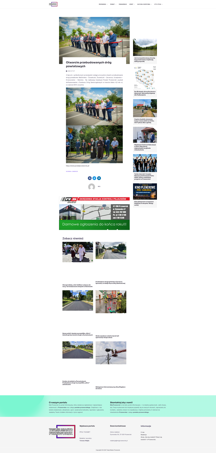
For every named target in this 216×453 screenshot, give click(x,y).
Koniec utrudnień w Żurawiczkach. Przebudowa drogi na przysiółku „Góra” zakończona (76, 382)
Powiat (112, 4)
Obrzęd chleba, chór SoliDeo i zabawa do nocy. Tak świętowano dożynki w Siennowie (77, 285)
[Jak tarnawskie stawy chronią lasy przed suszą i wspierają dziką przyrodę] (145, 47)
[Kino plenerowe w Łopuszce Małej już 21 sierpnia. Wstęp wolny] (145, 191)
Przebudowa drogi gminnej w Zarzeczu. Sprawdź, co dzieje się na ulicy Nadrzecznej (110, 282)
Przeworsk (102, 4)
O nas (142, 432)
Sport (131, 4)
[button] (106, 4)
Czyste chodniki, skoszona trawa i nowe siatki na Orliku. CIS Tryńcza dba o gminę (144, 120)
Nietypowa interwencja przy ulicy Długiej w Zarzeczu (110, 387)
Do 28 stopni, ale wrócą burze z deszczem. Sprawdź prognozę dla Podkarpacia (145, 93)
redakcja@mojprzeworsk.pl (119, 440)
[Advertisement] (145, 24)
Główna (68, 171)
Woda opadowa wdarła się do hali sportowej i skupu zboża (107, 336)
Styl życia (157, 4)
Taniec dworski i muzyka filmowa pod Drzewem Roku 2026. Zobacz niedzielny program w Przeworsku (144, 176)
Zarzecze (75, 171)
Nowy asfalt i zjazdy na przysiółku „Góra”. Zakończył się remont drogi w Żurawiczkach (77, 334)
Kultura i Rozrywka (143, 4)
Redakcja (144, 434)
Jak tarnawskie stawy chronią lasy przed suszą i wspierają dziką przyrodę (144, 59)
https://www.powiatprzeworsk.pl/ (77, 166)
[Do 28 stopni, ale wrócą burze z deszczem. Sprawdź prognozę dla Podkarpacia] (145, 77)
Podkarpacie (123, 4)
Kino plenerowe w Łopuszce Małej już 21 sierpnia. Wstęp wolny (144, 203)
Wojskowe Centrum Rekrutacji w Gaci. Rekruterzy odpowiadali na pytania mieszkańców (145, 147)
